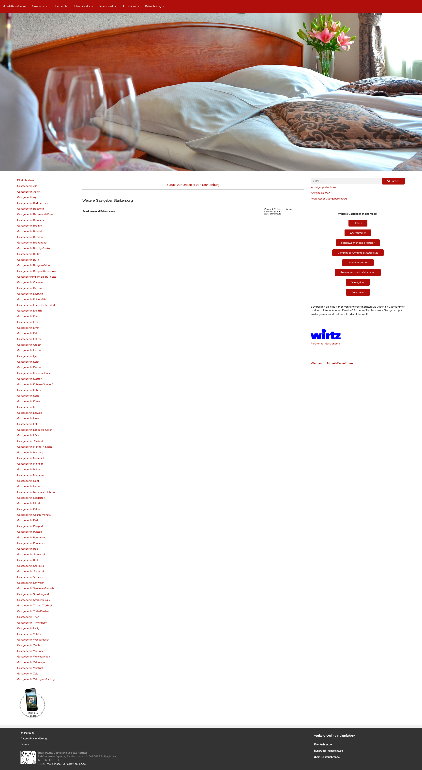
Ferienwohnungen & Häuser (358, 243)
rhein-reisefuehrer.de (327, 757)
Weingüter (357, 282)
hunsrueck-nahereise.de (328, 751)
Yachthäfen (357, 292)
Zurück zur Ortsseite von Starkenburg (193, 184)
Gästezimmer (358, 233)
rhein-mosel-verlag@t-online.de (66, 764)
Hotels (358, 223)
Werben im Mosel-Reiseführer (332, 363)
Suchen (394, 181)
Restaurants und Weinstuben (357, 272)
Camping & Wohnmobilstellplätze (358, 253)
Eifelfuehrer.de (323, 744)
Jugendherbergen (358, 262)
